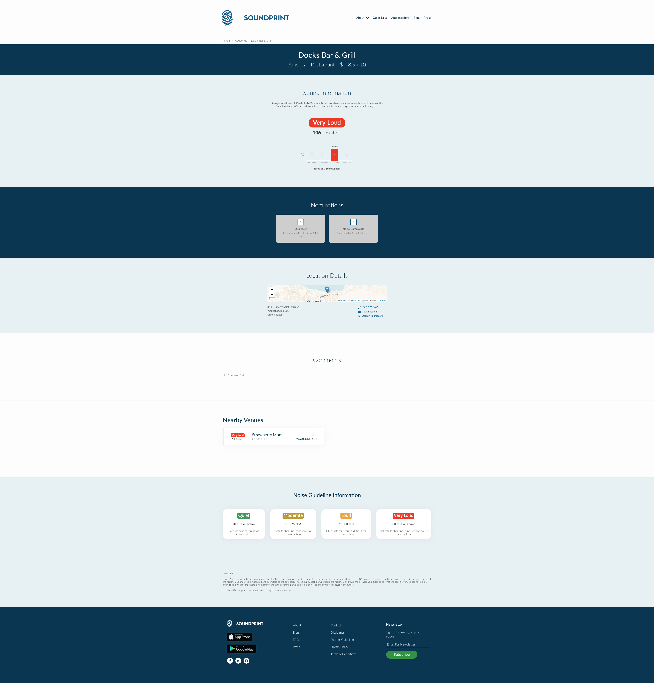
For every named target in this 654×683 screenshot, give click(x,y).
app (290, 106)
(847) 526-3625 (370, 307)
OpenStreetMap (357, 300)
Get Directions (369, 312)
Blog (416, 17)
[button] (327, 289)
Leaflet (343, 300)
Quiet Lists (380, 17)
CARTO (382, 300)
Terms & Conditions (343, 654)
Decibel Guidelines (343, 639)
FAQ (296, 639)
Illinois (226, 40)
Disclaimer (337, 632)
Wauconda (240, 40)
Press (427, 17)
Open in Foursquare (372, 316)
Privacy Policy (339, 647)
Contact (336, 625)
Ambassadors (400, 17)
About (360, 17)
